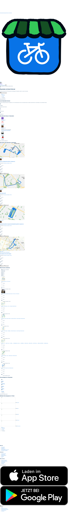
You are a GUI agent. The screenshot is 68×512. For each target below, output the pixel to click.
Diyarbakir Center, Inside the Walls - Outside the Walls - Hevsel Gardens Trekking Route (13, 318)
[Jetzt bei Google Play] (34, 495)
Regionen (3, 95)
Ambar (2, 381)
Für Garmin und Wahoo (4, 450)
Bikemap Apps (3, 448)
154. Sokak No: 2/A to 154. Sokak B (5, 253)
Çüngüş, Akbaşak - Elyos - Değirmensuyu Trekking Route (9, 355)
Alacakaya (3, 383)
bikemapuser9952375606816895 (5, 130)
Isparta (18, 414)
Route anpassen (6, 173)
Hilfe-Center (3, 462)
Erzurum (18, 420)
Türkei (3, 96)
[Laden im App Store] (34, 476)
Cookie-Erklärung (3, 510)
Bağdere (2, 388)
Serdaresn (2, 134)
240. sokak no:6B (3, 193)
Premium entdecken (4, 460)
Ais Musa (2, 138)
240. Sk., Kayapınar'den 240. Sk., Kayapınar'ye (7, 161)
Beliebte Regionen (3, 455)
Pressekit (2, 463)
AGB (2, 507)
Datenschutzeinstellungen (4, 509)
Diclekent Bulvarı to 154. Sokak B (5, 281)
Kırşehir (18, 402)
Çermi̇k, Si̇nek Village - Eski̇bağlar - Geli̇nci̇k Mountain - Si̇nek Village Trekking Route (12, 330)
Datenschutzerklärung (4, 508)
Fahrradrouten (3, 454)
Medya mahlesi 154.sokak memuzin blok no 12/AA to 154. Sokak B (10, 293)
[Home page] (34, 6)
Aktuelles (2, 456)
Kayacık (2, 386)
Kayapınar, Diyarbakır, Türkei (8, 194)
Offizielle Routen (3, 453)
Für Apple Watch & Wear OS (5, 449)
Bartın (18, 408)
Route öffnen (2, 173)
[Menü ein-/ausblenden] (6, 85)
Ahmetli (2, 391)
